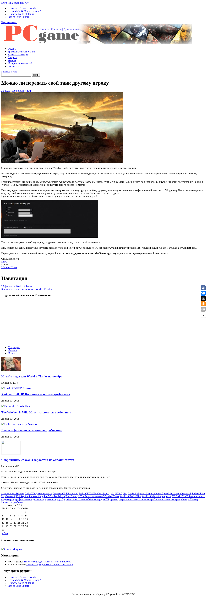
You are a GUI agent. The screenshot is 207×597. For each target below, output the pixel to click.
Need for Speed (171, 493)
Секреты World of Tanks (21, 14)
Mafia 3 (132, 493)
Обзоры (12, 48)
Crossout (57, 493)
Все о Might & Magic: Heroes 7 (24, 11)
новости (51, 499)
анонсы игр (198, 496)
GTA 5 (118, 493)
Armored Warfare (15, 493)
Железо (12, 60)
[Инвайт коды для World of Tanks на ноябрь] (11, 370)
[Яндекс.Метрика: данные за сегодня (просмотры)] (11, 549)
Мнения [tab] (12, 350)
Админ (28, 90)
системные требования (150, 499)
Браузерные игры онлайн (22, 51)
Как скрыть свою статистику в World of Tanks (26, 289)
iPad (125, 493)
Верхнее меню (9, 22)
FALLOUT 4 (86, 493)
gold (112, 493)
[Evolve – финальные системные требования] (19, 424)
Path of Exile (198, 493)
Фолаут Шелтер (189, 499)
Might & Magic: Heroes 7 (149, 493)
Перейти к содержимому (15, 2)
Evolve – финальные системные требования (31, 430)
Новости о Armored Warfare (23, 8)
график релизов (23, 499)
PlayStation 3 (8, 496)
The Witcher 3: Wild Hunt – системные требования (36, 412)
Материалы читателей (20, 63)
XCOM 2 (177, 496)
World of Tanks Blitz (130, 496)
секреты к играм (128, 499)
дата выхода (39, 499)
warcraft (98, 496)
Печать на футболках (13, 502)
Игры (4, 261)
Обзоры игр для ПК (98, 499)
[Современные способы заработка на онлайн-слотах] (11, 453)
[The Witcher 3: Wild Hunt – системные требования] (15, 406)
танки (166, 499)
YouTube (187, 496)
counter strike (45, 493)
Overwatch (185, 493)
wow (168, 496)
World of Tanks (9, 267)
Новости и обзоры (18, 54)
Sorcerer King (35, 496)
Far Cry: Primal (101, 493)
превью (114, 499)
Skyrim (24, 496)
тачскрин (175, 499)
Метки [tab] (11, 353)
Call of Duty (31, 493)
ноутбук (61, 499)
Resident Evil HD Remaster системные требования (35, 394)
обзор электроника (76, 499)
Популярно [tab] (14, 347)
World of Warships (151, 496)
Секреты (12, 57)
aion (3, 493)
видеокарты (7, 499)
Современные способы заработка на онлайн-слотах (37, 460)
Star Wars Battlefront (54, 496)
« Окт (5, 533)
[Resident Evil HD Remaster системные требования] (16, 388)
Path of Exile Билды (18, 16)
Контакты (13, 66)
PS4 (18, 496)
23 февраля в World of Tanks (16, 286)
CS (63, 493)
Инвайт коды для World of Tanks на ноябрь (31, 376)
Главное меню (9, 71)
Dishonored (72, 493)
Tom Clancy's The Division (79, 496)
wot (163, 496)
